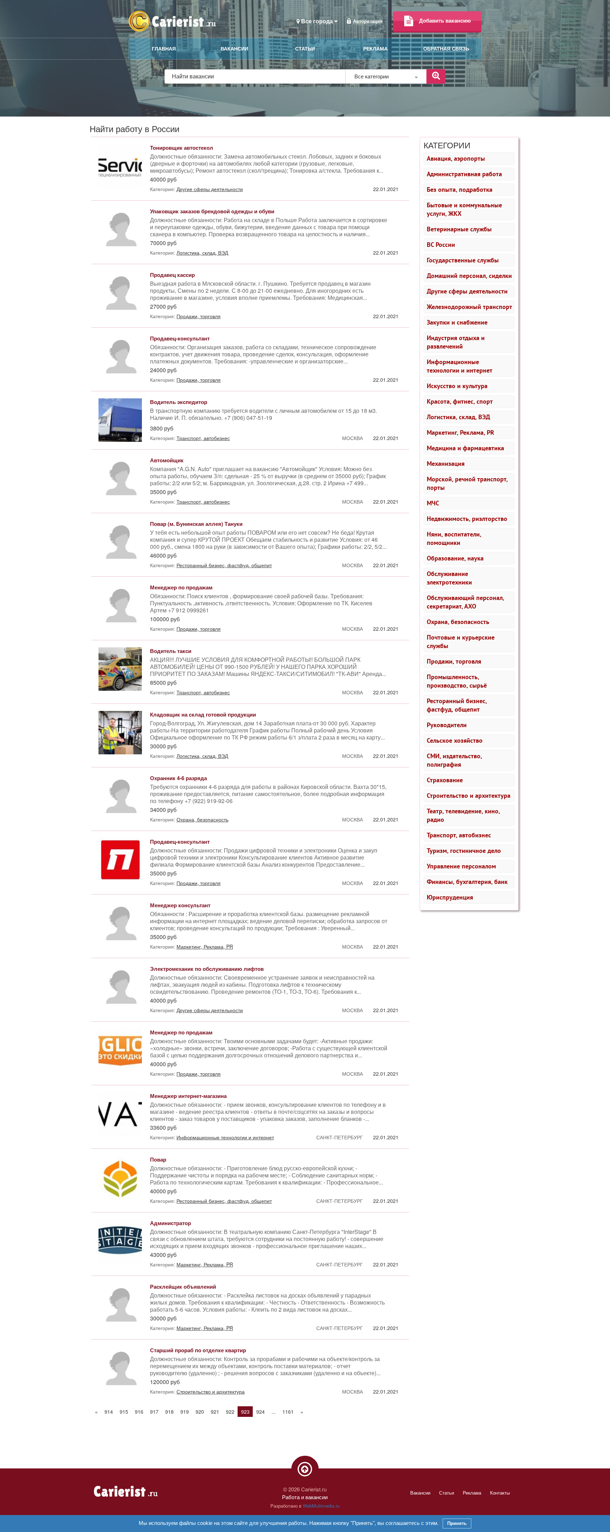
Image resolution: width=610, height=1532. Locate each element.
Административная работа (464, 174)
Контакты (500, 1492)
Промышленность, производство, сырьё (457, 681)
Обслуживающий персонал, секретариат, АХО (465, 602)
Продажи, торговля (454, 661)
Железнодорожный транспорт (469, 307)
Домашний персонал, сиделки (469, 276)
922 (230, 1411)
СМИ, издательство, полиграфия (454, 760)
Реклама (375, 49)
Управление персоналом (461, 866)
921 (215, 1411)
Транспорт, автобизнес (459, 835)
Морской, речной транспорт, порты (467, 483)
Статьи (305, 49)
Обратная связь (446, 49)
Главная (164, 49)
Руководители (447, 725)
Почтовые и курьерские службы (461, 641)
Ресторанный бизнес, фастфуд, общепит (457, 705)
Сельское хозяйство (455, 740)
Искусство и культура (457, 386)
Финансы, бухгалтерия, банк (467, 882)
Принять (457, 1523)
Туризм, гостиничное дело (464, 851)
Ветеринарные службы (459, 229)
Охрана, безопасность (458, 622)
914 (108, 1411)
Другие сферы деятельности (467, 291)
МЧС (433, 503)
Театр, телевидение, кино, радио (463, 815)
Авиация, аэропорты (456, 158)
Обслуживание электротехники (449, 578)
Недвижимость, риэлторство (467, 519)
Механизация (446, 463)
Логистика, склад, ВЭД (458, 417)
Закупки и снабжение (457, 322)
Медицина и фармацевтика (465, 448)
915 (124, 1411)
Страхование (445, 780)
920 (200, 1411)
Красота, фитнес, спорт (460, 401)
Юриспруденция (450, 897)
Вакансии (234, 49)
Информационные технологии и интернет (459, 366)
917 (154, 1411)
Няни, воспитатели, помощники (454, 538)
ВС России (441, 245)
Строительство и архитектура (468, 795)
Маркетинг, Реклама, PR (460, 432)
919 (184, 1411)
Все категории (372, 76)
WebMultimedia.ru (321, 1505)
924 (260, 1411)
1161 (288, 1411)
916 (139, 1411)
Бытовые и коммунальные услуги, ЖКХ (464, 209)
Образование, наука (455, 558)
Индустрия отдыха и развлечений (456, 342)
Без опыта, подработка (459, 189)
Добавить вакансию (445, 20)
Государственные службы (463, 260)
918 (169, 1411)
